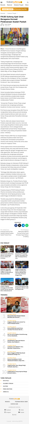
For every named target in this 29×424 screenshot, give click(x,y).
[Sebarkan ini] (16, 225)
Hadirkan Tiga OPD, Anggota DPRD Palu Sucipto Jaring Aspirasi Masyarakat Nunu (7, 271)
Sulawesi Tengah (11, 314)
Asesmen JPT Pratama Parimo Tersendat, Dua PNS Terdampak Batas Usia (21, 256)
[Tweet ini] (19, 225)
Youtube (22, 412)
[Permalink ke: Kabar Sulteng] (2, 25)
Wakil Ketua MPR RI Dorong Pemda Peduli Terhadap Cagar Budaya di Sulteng (22, 233)
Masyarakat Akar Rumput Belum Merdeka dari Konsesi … (16, 316)
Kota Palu (6, 380)
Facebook (8, 410)
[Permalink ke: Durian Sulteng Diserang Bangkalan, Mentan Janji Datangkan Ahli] (21, 281)
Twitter (22, 410)
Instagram (8, 412)
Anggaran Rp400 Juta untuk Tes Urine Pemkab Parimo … (16, 322)
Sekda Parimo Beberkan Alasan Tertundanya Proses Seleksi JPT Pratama (7, 256)
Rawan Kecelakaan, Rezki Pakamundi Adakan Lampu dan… (16, 359)
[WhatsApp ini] (26, 225)
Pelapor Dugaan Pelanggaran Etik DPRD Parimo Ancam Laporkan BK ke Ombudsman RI (7, 288)
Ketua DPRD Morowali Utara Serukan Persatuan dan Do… (15, 328)
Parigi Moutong (7, 389)
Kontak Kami (14, 404)
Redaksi (7, 401)
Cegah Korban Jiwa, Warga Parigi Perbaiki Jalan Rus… (16, 366)
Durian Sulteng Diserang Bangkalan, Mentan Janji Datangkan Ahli (21, 288)
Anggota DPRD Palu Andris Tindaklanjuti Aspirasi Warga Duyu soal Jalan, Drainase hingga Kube (20, 272)
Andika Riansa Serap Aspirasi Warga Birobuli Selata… (17, 372)
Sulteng (5, 386)
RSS (15, 414)
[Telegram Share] (23, 225)
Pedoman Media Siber (21, 401)
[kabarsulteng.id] (14, 2)
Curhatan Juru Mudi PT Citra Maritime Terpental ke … (15, 347)
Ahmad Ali (6, 391)
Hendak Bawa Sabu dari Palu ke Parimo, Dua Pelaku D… (16, 341)
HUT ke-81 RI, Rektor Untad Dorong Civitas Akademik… (17, 335)
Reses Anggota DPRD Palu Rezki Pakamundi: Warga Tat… (16, 353)
